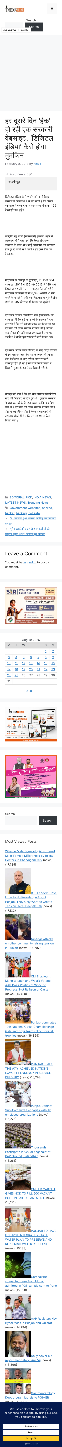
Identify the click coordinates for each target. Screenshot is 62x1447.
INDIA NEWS (42, 497)
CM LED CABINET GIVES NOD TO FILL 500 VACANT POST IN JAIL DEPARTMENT (30, 1193)
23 (53, 669)
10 (9, 663)
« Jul (29, 691)
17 (9, 669)
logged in (29, 562)
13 (31, 663)
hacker (9, 513)
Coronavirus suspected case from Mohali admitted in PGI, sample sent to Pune (31, 1281)
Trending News (38, 502)
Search (31, 20)
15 (45, 663)
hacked (47, 508)
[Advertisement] (31, 71)
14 (38, 663)
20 (31, 669)
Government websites (25, 508)
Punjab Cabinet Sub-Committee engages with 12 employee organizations (28, 1110)
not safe (34, 513)
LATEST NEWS (15, 502)
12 (23, 663)
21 (38, 669)
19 (23, 669)
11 (16, 663)
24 (9, 675)
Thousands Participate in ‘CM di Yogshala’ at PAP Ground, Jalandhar (27, 1152)
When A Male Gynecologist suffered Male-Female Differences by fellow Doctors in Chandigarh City (30, 856)
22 (45, 669)
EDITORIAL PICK (21, 497)
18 (16, 669)
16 (53, 663)
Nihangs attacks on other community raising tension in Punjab (29, 943)
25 (16, 675)
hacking (21, 513)
